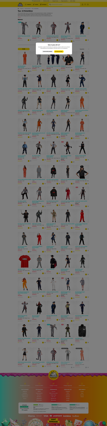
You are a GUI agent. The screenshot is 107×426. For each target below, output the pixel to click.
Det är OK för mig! (59, 51)
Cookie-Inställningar (47, 51)
